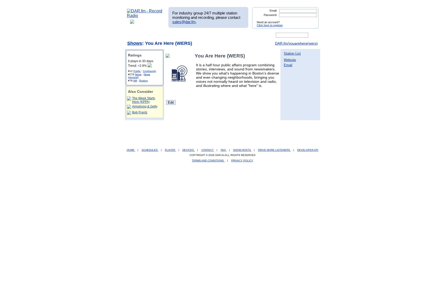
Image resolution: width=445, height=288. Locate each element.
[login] (310, 20)
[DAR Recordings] (161, 35)
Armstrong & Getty (144, 106)
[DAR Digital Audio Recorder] (136, 35)
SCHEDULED (150, 150)
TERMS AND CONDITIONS (208, 160)
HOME (131, 150)
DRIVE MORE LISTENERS (274, 150)
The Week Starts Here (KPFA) (143, 100)
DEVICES (188, 150)
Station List (292, 53)
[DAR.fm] (145, 15)
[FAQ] (227, 35)
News (138, 74)
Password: (270, 15)
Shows (134, 43)
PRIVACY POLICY (242, 160)
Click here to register (270, 25)
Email (288, 65)
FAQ (224, 150)
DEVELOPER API (307, 150)
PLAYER (170, 150)
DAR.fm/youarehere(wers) (296, 43)
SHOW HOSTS (242, 150)
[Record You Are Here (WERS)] (168, 56)
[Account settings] (247, 35)
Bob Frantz (139, 112)
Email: (273, 10)
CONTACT (207, 150)
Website (290, 60)
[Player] (186, 35)
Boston (143, 80)
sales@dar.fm (184, 22)
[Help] (207, 35)
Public (137, 71)
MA (135, 80)
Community (149, 71)
